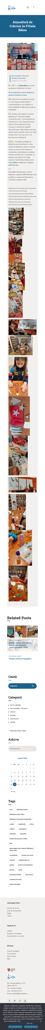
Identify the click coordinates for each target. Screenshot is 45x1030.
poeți (20, 870)
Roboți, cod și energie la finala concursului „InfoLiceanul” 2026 (20, 645)
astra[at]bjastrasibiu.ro (20, 994)
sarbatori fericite (16, 879)
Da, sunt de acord (15, 1027)
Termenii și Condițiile (19, 1023)
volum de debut (15, 884)
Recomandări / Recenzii (20, 76)
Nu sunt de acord (31, 1027)
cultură (12, 829)
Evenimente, (13, 656)
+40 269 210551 (16, 988)
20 (22, 780)
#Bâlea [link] (15, 163)
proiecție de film (15, 874)
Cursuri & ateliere (13, 951)
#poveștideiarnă (28, 92)
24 (11, 784)
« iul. (13, 792)
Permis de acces (13, 908)
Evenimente (22, 78)
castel (12, 824)
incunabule (13, 855)
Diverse (13, 712)
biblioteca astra (22, 809)
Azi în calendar (15, 705)
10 (11, 776)
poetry (12, 865)
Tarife (9, 916)
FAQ (8, 959)
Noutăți (14, 78)
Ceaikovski (21, 824)
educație (13, 834)
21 (26, 780)
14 (26, 776)
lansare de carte (27, 855)
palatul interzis (24, 860)
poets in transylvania (25, 865)
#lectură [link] (25, 107)
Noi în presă (11, 956)
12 (18, 776)
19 (18, 780)
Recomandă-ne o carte (15, 936)
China (32, 824)
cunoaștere (23, 829)
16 (34, 776)
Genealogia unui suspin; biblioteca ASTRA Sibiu (22, 849)
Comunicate (11, 954)
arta (11, 809)
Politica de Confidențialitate (30, 1021)
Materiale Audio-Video (18, 731)
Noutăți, (11, 640)
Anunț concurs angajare (20, 659)
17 (11, 780)
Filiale (9, 913)
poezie (12, 870)
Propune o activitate (14, 934)
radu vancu (29, 874)
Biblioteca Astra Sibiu (17, 814)
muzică (12, 860)
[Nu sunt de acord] (42, 1016)
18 (14, 780)
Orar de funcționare (14, 911)
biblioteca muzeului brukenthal (20, 819)
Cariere (19, 656)
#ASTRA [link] (12, 165)
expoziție (23, 834)
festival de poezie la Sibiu (18, 839)
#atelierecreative (21, 95)
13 (22, 776)
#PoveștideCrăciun (15, 92)
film (11, 843)
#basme (12, 95)
